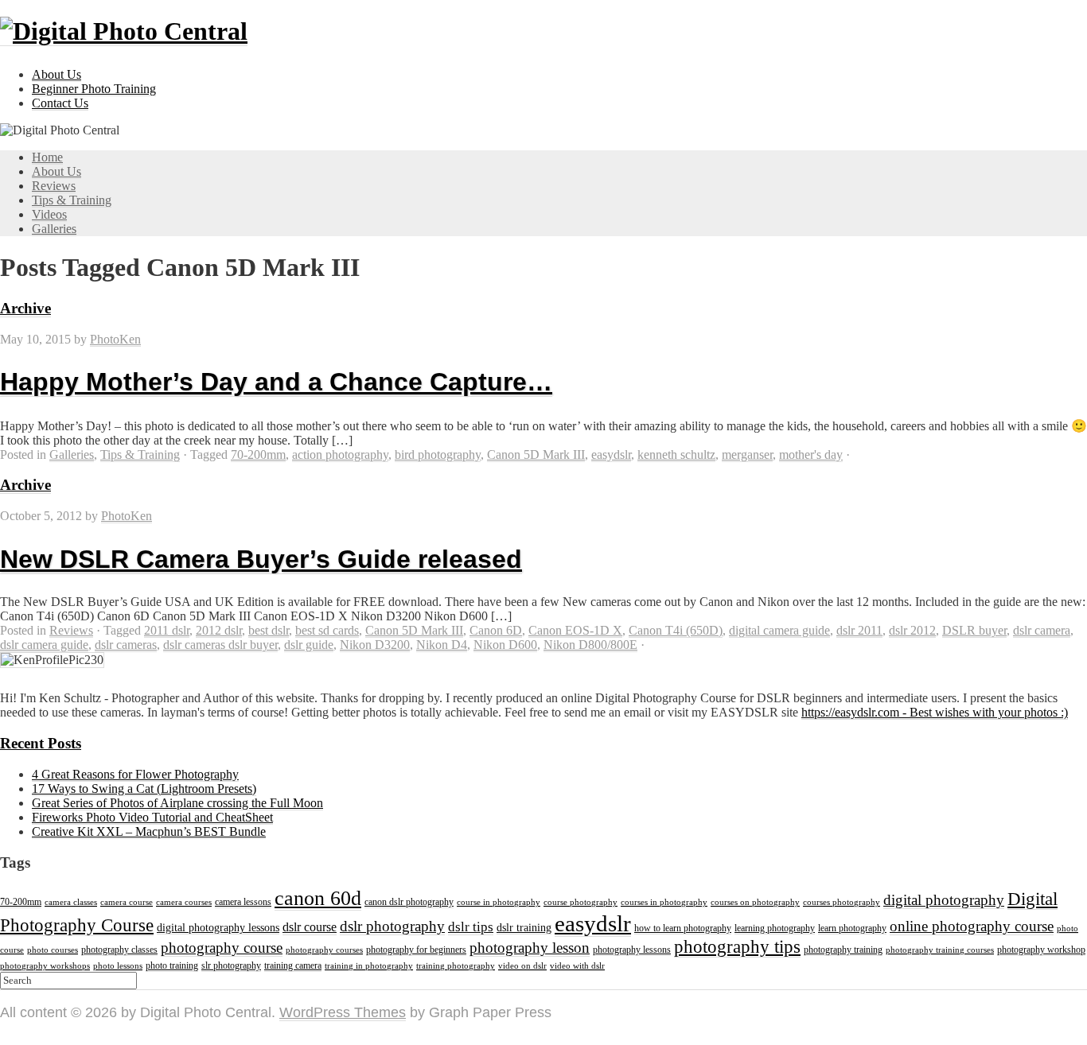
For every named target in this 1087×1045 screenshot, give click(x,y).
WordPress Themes (342, 1012)
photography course (221, 947)
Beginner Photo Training (94, 88)
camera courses (184, 902)
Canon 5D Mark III (536, 454)
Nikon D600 (505, 644)
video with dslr (577, 965)
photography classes (119, 949)
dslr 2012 (912, 630)
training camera (292, 965)
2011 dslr (166, 630)
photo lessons (117, 965)
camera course (126, 902)
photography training (843, 949)
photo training (172, 965)
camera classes (71, 902)
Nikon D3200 (375, 644)
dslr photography (392, 926)
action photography (340, 454)
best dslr (268, 630)
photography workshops (45, 965)
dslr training (524, 928)
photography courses (324, 950)
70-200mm (258, 454)
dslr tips (470, 926)
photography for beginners (416, 949)
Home (47, 157)
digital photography (943, 900)
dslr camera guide (44, 644)
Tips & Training (71, 200)
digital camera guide (779, 630)
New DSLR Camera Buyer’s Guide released (261, 559)
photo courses (52, 950)
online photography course (972, 926)
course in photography (498, 902)
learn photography (852, 928)
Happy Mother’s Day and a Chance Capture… (276, 381)
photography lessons (632, 949)
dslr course (309, 926)
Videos (49, 214)
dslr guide (308, 644)
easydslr (611, 454)
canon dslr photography (409, 901)
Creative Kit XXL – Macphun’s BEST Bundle (149, 831)
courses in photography (664, 902)
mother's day (811, 454)
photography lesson (529, 947)
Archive (25, 308)
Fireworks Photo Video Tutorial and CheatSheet (152, 817)
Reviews (54, 185)
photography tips (737, 947)
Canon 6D (495, 630)
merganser (747, 454)
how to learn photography (682, 928)
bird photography (438, 454)
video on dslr (522, 965)
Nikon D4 (441, 644)
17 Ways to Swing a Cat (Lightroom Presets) (144, 788)
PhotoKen (115, 339)
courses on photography (755, 902)
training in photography (369, 965)
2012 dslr (219, 630)
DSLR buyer (974, 630)
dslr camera (1041, 630)
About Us (56, 74)
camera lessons (243, 901)
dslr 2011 (859, 630)
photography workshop (1041, 949)
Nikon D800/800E (590, 644)
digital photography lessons (218, 928)
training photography (455, 965)
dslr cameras (126, 644)
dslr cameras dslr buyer (220, 644)
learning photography (774, 928)
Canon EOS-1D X (575, 630)
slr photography (231, 965)
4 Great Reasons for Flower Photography (135, 774)
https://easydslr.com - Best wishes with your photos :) (934, 712)
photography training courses (940, 950)
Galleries (54, 228)
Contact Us (60, 103)
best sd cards (327, 630)
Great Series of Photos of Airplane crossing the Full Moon (177, 803)
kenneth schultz (676, 454)
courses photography (841, 902)
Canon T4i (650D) (676, 630)
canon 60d (318, 898)
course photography (581, 902)
